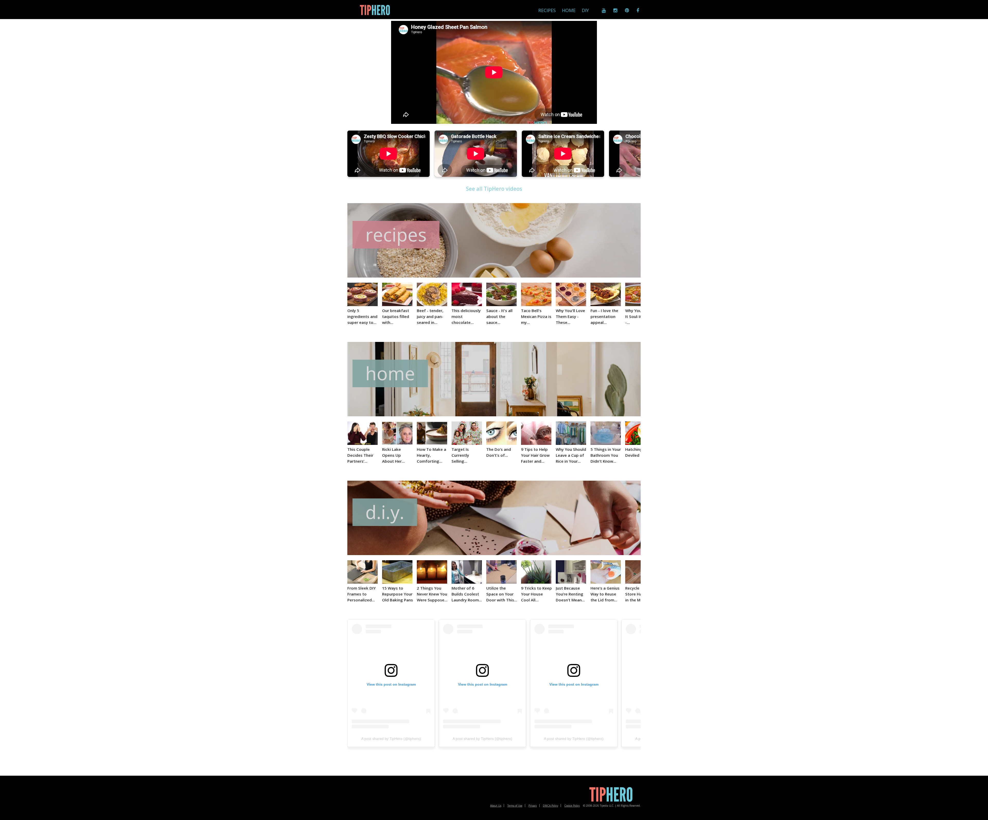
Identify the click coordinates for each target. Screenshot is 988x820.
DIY (585, 10)
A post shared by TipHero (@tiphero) (391, 739)
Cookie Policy (572, 805)
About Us (495, 805)
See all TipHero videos (494, 188)
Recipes (547, 10)
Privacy (532, 805)
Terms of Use (514, 805)
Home (569, 10)
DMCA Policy (550, 805)
